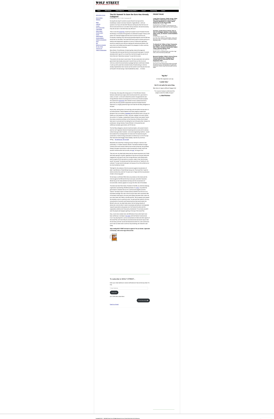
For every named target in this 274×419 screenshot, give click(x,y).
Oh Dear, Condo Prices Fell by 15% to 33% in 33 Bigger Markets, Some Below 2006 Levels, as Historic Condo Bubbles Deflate (165, 33)
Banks (97, 22)
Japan (97, 41)
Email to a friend (114, 304)
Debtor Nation (99, 31)
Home (99, 10)
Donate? (144, 10)
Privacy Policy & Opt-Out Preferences (132, 418)
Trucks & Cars (99, 48)
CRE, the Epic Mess (100, 27)
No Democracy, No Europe (121, 139)
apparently (121, 100)
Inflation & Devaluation (101, 39)
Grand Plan (122, 31)
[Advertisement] (153, 4)
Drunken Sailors (99, 33)
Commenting (153, 10)
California (98, 24)
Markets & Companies (101, 45)
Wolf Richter (108, 10)
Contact (163, 10)
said (133, 150)
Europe (97, 34)
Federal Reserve (120, 10)
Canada (97, 26)
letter (137, 187)
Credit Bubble (99, 29)
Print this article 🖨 (143, 300)
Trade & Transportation (101, 50)
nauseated (128, 113)
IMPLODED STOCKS (100, 15)
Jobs (97, 43)
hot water (128, 216)
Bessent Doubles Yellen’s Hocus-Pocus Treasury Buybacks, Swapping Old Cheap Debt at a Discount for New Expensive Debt (165, 58)
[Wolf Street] (107, 5)
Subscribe (114, 292)
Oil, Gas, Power (99, 46)
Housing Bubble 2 (132, 10)
